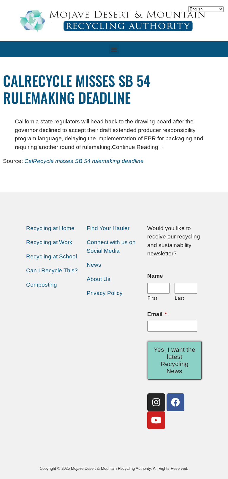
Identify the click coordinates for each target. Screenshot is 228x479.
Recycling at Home (50, 228)
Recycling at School (51, 256)
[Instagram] (156, 402)
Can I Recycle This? (52, 270)
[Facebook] (175, 402)
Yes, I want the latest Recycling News (174, 360)
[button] (114, 49)
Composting (41, 285)
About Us (98, 279)
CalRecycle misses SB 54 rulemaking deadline (84, 161)
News (94, 265)
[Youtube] (156, 420)
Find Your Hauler (108, 228)
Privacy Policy (105, 293)
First (152, 298)
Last (179, 298)
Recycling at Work (49, 242)
